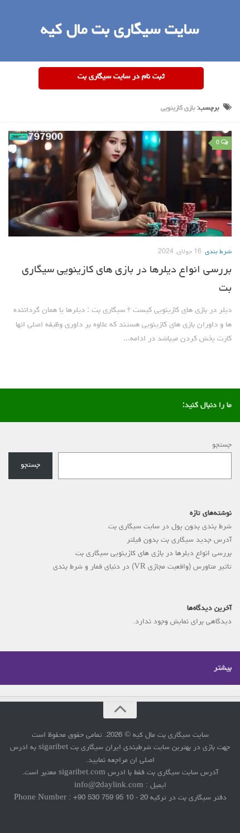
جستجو (222, 445)
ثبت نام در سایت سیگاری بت (121, 76)
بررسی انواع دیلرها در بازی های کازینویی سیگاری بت (153, 554)
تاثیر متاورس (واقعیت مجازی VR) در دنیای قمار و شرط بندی (142, 567)
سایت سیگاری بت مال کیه (120, 31)
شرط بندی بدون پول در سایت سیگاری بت (170, 527)
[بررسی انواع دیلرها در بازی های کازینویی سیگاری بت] (120, 183)
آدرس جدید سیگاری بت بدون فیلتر (179, 540)
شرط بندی (218, 252)
